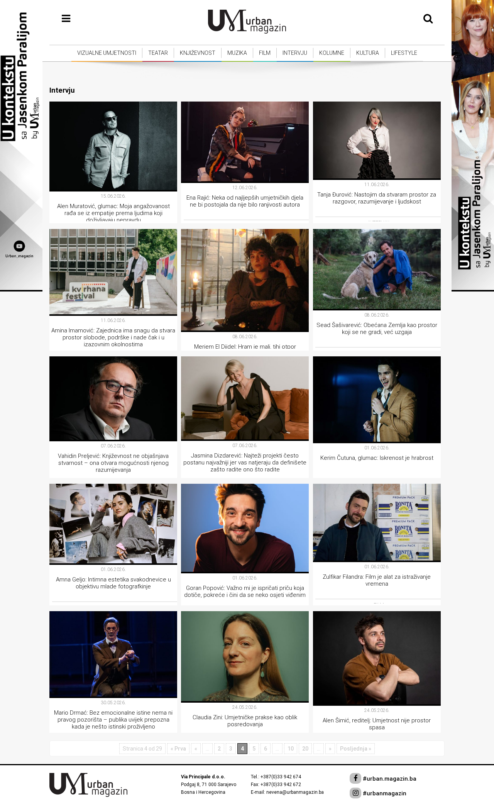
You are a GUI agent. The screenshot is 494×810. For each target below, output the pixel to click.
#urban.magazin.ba (388, 778)
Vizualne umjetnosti (106, 53)
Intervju (295, 53)
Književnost (197, 53)
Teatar (158, 53)
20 (305, 749)
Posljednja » (355, 749)
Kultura (367, 53)
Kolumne (331, 53)
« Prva (178, 749)
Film (265, 53)
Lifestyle (404, 53)
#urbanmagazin (383, 793)
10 (291, 749)
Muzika (237, 53)
